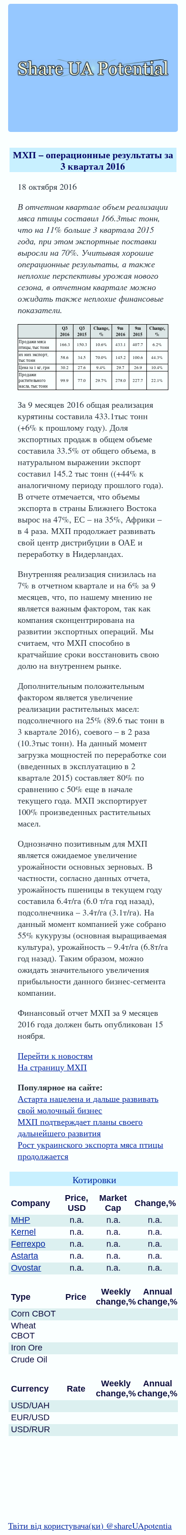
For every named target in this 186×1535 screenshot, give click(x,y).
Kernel (23, 1232)
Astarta (24, 1256)
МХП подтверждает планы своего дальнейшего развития (80, 1127)
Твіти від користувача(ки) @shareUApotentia (90, 1525)
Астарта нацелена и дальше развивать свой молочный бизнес (88, 1104)
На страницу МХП (52, 1067)
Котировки (94, 1179)
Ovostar (26, 1268)
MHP (20, 1220)
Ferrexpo (28, 1244)
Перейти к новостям (55, 1055)
